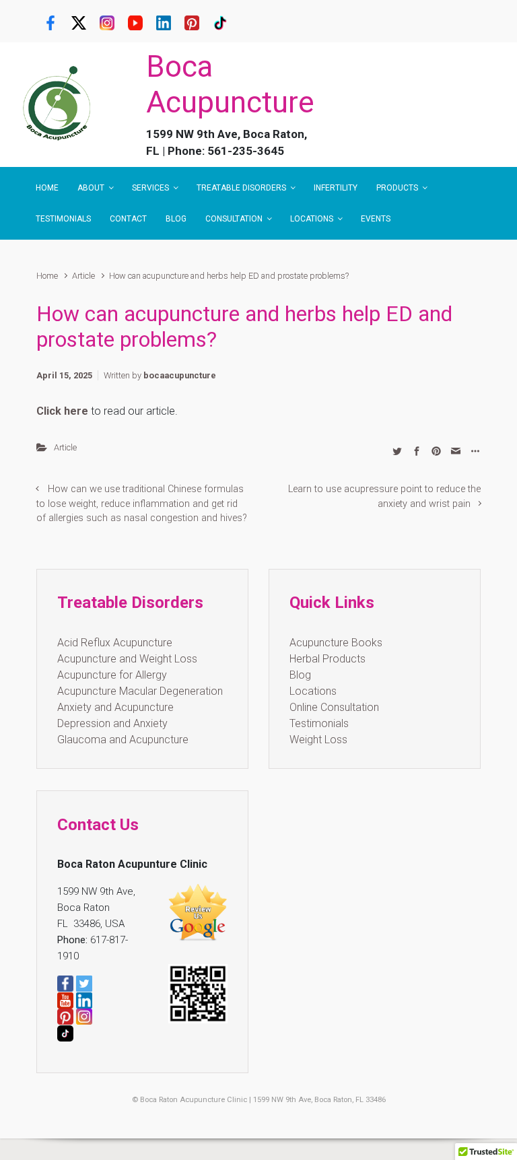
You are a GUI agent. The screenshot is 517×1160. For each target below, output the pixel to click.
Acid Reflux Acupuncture (114, 642)
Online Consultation (334, 707)
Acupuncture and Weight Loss (127, 658)
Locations (313, 691)
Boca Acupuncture (230, 84)
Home (47, 276)
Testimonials (319, 723)
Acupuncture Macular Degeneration (140, 691)
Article (83, 276)
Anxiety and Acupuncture (115, 707)
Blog (300, 675)
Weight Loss (318, 739)
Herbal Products (327, 658)
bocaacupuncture (179, 375)
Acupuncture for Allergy (112, 675)
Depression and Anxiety (112, 723)
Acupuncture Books (335, 642)
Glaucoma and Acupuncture (122, 739)
